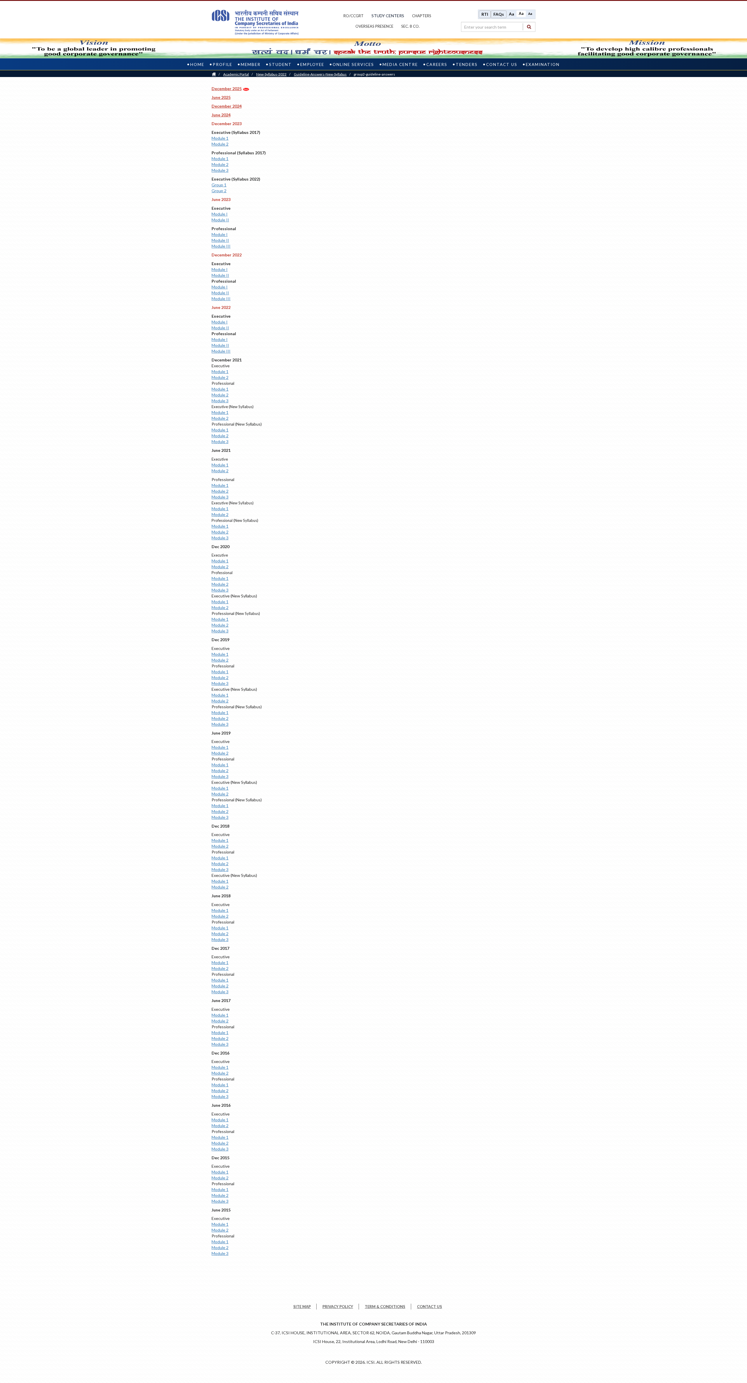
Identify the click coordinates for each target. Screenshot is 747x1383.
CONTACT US (429, 1306)
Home (197, 64)
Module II (220, 219)
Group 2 (219, 190)
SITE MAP (302, 1306)
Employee (312, 64)
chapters (421, 15)
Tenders (467, 64)
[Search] (529, 27)
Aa (511, 13)
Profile (222, 64)
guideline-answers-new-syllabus (320, 74)
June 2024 (221, 114)
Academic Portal (236, 74)
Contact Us (501, 64)
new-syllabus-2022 (271, 74)
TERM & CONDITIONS (385, 1306)
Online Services (353, 64)
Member (251, 64)
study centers (387, 15)
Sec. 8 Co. (410, 26)
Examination (543, 64)
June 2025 (221, 97)
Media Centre (400, 64)
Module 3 (220, 170)
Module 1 (220, 138)
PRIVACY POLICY (337, 1306)
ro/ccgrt (353, 15)
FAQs (498, 14)
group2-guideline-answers (374, 74)
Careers (436, 64)
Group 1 (219, 184)
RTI (484, 14)
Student (280, 64)
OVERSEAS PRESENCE (374, 26)
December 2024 (227, 106)
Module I (220, 213)
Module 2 (220, 143)
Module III (221, 246)
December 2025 (227, 88)
